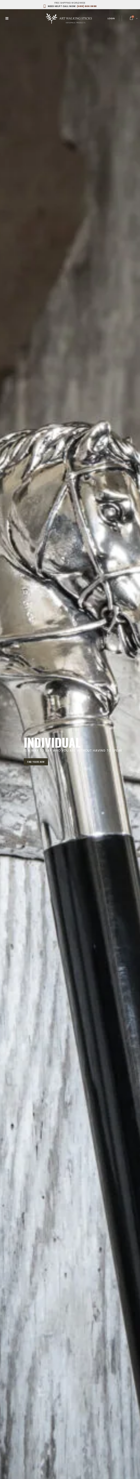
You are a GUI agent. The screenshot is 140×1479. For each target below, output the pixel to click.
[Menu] (6, 18)
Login (111, 18)
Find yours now (36, 764)
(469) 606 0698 (72, 6)
